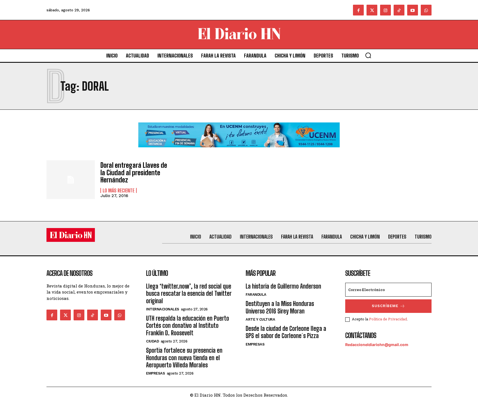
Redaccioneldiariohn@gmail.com (376, 344)
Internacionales (162, 309)
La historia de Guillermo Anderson (283, 286)
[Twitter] (372, 10)
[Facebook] (358, 10)
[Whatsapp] (426, 10)
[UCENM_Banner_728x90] (239, 151)
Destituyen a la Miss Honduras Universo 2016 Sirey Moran (280, 307)
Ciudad (152, 341)
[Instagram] (385, 10)
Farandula (256, 294)
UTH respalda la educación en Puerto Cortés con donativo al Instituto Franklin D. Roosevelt (187, 326)
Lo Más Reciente (118, 190)
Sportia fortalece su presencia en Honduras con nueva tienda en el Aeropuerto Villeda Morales (184, 358)
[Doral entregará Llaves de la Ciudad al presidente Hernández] (70, 179)
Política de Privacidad (388, 318)
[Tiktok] (399, 10)
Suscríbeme (385, 306)
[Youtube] (412, 10)
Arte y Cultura (260, 319)
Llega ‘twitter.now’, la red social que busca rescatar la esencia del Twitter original (188, 293)
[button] (368, 55)
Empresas (155, 373)
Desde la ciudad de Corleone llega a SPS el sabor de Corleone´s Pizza (286, 332)
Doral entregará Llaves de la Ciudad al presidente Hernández (133, 172)
